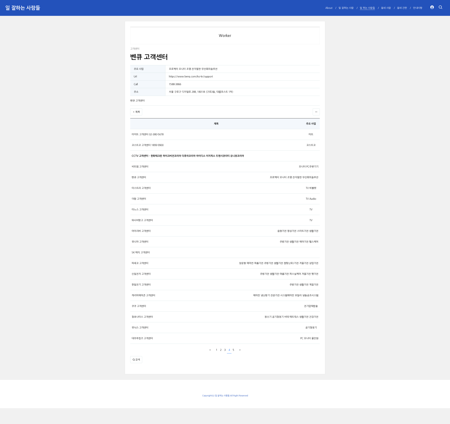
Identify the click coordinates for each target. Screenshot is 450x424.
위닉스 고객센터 (140, 327)
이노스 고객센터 (140, 209)
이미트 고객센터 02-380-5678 (147, 134)
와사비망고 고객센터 (142, 220)
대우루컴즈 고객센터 (142, 338)
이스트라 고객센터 (141, 188)
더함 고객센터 (139, 199)
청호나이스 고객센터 (142, 317)
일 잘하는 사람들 (22, 7)
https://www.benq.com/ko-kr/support (191, 76)
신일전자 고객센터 (141, 274)
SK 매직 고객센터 (141, 252)
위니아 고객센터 (140, 242)
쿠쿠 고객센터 (139, 306)
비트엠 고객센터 (140, 166)
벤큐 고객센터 (139, 177)
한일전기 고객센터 (141, 284)
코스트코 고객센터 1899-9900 (147, 145)
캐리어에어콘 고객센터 (143, 295)
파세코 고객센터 (140, 263)
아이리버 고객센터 (141, 231)
